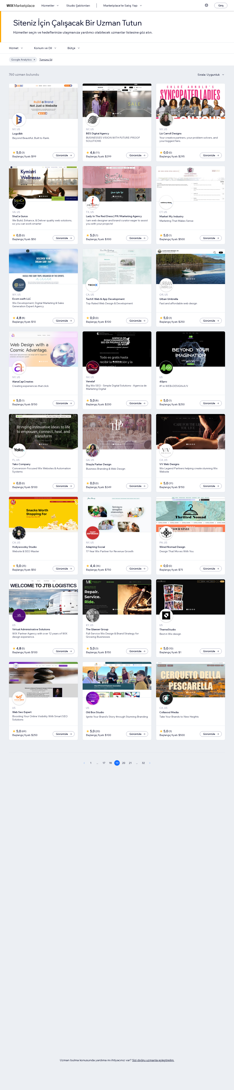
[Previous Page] (84, 763)
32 (143, 763)
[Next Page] (150, 763)
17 (104, 763)
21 (130, 763)
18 (110, 763)
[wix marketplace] (21, 5)
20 (123, 763)
